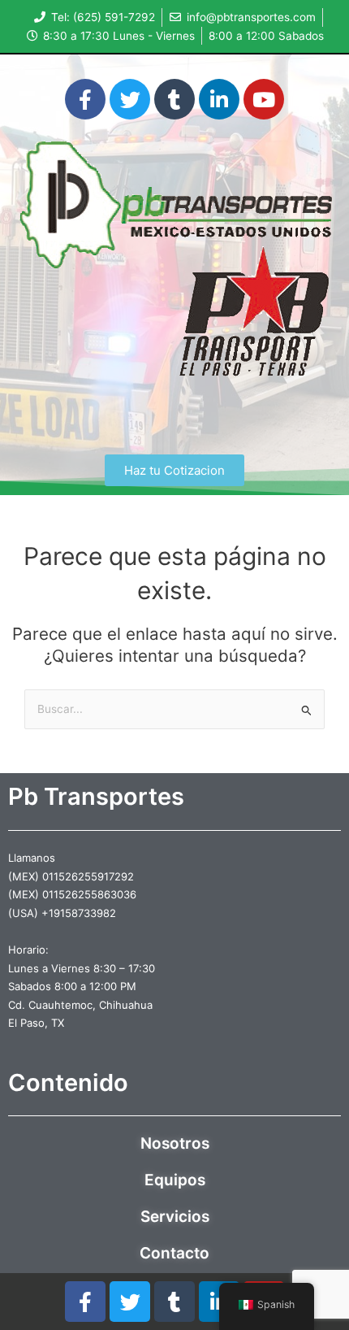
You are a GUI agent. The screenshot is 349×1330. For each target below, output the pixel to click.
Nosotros (174, 1143)
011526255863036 (89, 894)
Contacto (174, 1253)
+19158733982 (78, 912)
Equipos (174, 1180)
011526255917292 (88, 876)
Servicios (174, 1216)
